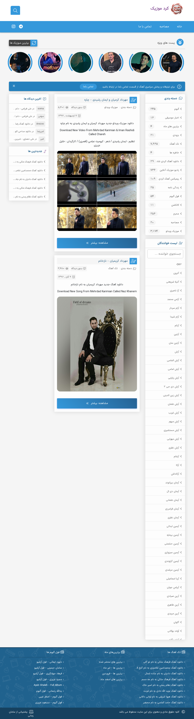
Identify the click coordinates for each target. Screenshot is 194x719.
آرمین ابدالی (173, 526)
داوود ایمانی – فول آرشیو (49, 662)
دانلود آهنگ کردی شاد (167, 161)
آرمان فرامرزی (172, 509)
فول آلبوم (174, 196)
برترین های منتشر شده (111, 662)
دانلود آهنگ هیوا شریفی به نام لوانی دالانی (161, 697)
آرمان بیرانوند (172, 483)
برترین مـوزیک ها (19, 43)
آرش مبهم (174, 422)
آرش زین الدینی (171, 395)
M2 (180, 264)
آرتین (176, 334)
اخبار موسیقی (172, 118)
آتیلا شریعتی (172, 282)
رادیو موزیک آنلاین (169, 170)
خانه (179, 26)
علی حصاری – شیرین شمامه (21, 139)
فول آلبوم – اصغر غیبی (50, 697)
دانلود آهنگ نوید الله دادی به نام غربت (163, 691)
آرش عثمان (173, 404)
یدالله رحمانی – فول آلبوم (49, 691)
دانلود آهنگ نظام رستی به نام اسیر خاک (24, 196)
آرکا (177, 465)
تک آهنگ (174, 144)
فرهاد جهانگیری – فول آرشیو (47, 674)
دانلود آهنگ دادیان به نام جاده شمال (26, 179)
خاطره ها (174, 153)
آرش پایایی (173, 378)
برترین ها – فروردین (112, 674)
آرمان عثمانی (172, 500)
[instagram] (13, 27)
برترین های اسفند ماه (112, 679)
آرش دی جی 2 (171, 387)
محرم (176, 214)
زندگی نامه (173, 188)
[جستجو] (15, 10)
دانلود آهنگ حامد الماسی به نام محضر (163, 703)
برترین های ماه (171, 126)
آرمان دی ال (173, 491)
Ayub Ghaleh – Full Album (48, 685)
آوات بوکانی (173, 631)
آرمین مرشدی (172, 570)
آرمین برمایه (173, 535)
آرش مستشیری (171, 430)
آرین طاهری (173, 605)
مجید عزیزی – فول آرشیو (49, 679)
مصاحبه (164, 26)
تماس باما (88, 87)
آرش (177, 352)
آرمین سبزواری (172, 552)
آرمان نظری (173, 518)
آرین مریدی (173, 614)
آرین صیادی (173, 596)
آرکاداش (175, 474)
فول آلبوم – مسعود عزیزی (48, 703)
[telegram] (21, 27)
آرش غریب (173, 413)
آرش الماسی (173, 360)
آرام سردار (174, 308)
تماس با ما (145, 26)
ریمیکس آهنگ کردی (169, 179)
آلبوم (176, 109)
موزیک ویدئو (172, 231)
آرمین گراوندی (172, 561)
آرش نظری (174, 448)
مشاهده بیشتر (99, 243)
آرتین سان (174, 343)
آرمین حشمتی (171, 544)
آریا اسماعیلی (172, 579)
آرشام (176, 456)
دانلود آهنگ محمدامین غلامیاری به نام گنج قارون (157, 668)
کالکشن (175, 205)
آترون (176, 273)
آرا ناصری (174, 291)
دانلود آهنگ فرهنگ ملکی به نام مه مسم (24, 188)
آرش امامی (173, 369)
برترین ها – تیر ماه (113, 668)
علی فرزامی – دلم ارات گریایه (18, 108)
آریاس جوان (173, 587)
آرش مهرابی (173, 439)
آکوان (176, 622)
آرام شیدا (174, 317)
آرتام (177, 326)
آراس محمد (173, 299)
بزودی (176, 135)
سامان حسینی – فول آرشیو (48, 668)
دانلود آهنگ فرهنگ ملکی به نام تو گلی (25, 162)
